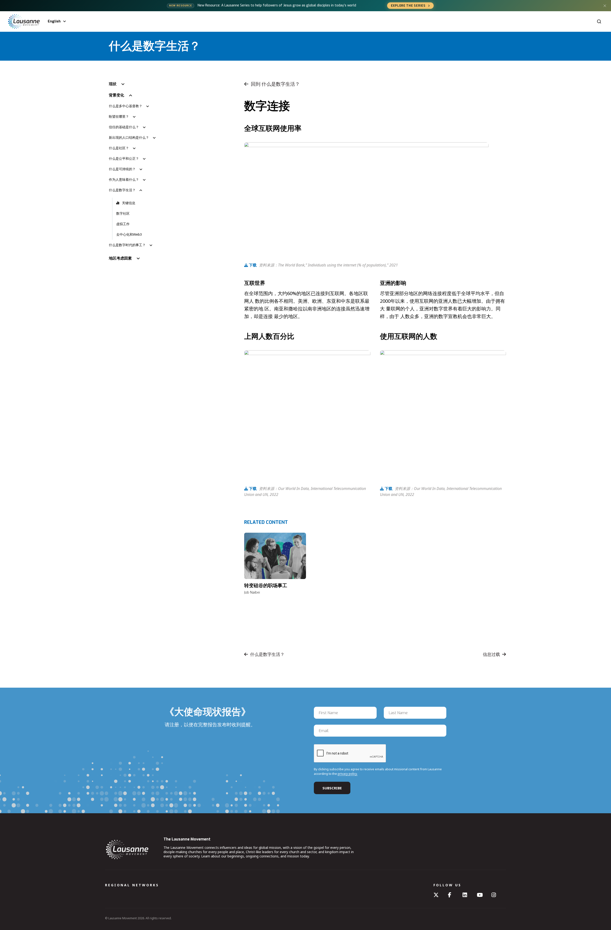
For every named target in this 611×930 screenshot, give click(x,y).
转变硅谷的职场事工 (265, 586)
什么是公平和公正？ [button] (124, 158)
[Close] (604, 5)
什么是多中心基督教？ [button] (125, 106)
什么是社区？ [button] (119, 148)
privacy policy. (348, 773)
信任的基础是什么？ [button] (124, 127)
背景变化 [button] (116, 95)
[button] (169, 203)
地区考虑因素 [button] (120, 258)
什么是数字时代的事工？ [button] (127, 245)
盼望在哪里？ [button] (119, 116)
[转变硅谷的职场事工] (275, 556)
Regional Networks (132, 885)
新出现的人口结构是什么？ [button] (129, 137)
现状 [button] (112, 83)
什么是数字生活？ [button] (122, 190)
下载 (252, 265)
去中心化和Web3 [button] (129, 234)
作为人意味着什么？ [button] (124, 179)
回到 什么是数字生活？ (275, 84)
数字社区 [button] (123, 213)
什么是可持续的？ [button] (122, 169)
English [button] (54, 21)
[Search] (599, 21)
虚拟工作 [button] (123, 224)
